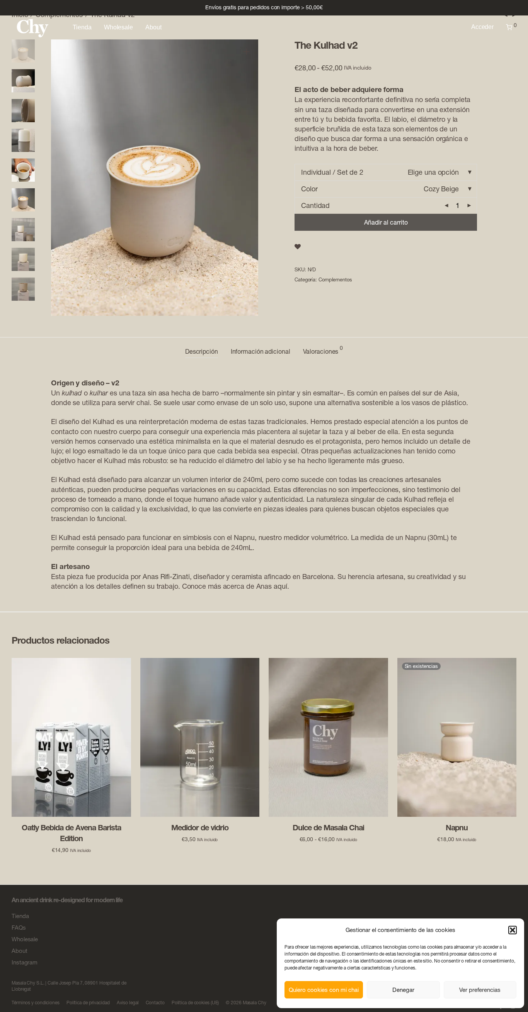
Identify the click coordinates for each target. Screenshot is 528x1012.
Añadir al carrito (386, 222)
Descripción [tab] (201, 351)
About (153, 27)
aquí (280, 586)
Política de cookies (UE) (195, 1002)
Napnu (244, 537)
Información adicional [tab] (260, 351)
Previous (61, 177)
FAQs (19, 927)
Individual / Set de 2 (332, 172)
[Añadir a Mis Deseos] (298, 247)
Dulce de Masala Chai (328, 827)
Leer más (456, 839)
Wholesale (118, 27)
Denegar (403, 989)
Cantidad (315, 205)
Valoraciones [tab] (323, 350)
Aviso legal (128, 1002)
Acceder (482, 27)
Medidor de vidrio (199, 827)
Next (247, 177)
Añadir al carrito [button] (71, 850)
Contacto (155, 1002)
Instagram (24, 962)
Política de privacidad (88, 1002)
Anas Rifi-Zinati (166, 576)
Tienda (82, 27)
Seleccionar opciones (328, 839)
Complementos (335, 279)
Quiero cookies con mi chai (324, 989)
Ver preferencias (480, 989)
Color (309, 188)
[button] (512, 930)
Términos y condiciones (36, 1002)
